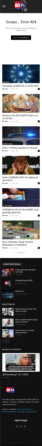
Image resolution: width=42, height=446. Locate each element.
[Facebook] (17, 426)
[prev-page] (3, 341)
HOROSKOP (6, 82)
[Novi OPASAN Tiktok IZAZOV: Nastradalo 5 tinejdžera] (21, 229)
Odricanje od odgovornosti (27, 412)
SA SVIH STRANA (7, 144)
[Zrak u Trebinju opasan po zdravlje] (21, 135)
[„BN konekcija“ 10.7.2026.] (21, 362)
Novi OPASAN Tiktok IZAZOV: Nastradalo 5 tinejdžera (17, 243)
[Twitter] (21, 426)
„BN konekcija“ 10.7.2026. (15, 374)
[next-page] (7, 341)
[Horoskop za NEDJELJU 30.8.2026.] (21, 73)
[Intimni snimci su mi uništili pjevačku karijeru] (8, 333)
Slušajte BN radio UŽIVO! (23, 280)
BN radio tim (19, 291)
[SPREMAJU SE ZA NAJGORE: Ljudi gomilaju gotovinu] (21, 197)
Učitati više (20, 253)
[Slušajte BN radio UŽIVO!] (8, 283)
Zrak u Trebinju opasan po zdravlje (20, 147)
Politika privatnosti (9, 412)
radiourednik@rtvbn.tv (25, 409)
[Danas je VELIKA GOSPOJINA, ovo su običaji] (21, 103)
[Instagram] (25, 426)
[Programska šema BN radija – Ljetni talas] (8, 273)
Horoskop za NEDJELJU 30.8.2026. (20, 86)
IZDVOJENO (6, 111)
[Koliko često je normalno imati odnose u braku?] (8, 312)
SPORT (5, 173)
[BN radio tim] (8, 294)
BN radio (5, 89)
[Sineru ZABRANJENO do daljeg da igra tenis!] (21, 165)
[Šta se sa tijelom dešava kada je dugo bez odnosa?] (8, 322)
